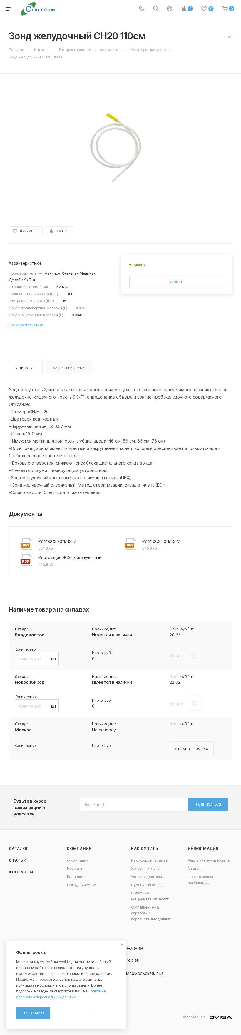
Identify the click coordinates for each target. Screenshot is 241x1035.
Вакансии (76, 876)
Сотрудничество (81, 884)
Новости (74, 868)
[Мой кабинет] (169, 9)
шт (54, 658)
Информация (203, 848)
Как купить (144, 848)
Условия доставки (147, 876)
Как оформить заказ (149, 860)
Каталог (19, 848)
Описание (25, 368)
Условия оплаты (145, 868)
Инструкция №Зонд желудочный (69, 557)
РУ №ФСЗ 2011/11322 (57, 541)
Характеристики (69, 368)
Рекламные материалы (209, 860)
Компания (79, 848)
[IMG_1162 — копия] (120, 149)
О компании (78, 860)
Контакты (21, 871)
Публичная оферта (148, 884)
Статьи (17, 860)
